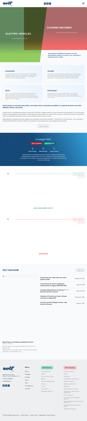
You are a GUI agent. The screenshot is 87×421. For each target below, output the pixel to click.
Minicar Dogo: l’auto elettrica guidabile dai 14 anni (18, 342)
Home (26, 371)
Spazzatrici (43, 254)
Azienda (27, 377)
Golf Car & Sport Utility (43, 208)
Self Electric (47, 367)
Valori (26, 380)
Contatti (27, 388)
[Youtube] (47, 4)
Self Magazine (29, 385)
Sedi (26, 383)
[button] (79, 176)
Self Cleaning (70, 367)
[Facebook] (45, 4)
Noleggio (27, 374)
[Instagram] (50, 4)
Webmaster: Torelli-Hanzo (47, 415)
